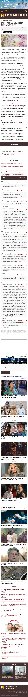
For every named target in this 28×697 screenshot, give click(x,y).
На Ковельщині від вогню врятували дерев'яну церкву (13, 590)
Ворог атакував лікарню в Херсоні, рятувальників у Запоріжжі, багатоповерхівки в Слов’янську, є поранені (13, 639)
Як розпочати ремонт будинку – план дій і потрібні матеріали (11, 609)
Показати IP (3, 183)
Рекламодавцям (14, 695)
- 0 (26, 232)
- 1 (26, 254)
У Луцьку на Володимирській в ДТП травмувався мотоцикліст (13, 634)
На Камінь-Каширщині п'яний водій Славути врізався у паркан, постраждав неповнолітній (12, 600)
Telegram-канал (17, 151)
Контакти (8, 695)
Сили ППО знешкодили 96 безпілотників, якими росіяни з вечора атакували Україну (13, 651)
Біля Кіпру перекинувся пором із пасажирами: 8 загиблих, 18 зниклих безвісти (13, 604)
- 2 (26, 202)
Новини (14, 586)
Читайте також (14, 160)
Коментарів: (16, 28)
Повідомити (14, 144)
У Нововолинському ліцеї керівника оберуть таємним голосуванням (12, 167)
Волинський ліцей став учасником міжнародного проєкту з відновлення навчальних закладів (13, 173)
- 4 (26, 183)
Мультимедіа (14, 664)
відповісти (20, 183)
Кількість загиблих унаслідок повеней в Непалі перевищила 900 (13, 595)
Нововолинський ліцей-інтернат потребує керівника (11, 164)
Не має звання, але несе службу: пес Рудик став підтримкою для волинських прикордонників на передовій (13, 657)
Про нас (3, 695)
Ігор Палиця (12, 136)
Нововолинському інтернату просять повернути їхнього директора (13, 170)
